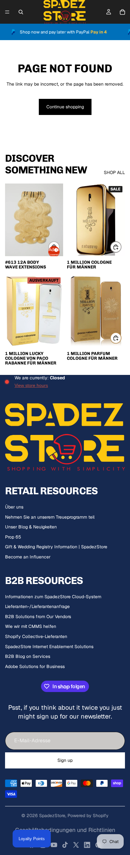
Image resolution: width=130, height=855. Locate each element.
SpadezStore (52, 815)
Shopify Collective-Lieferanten (36, 636)
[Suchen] (21, 12)
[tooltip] (55, 249)
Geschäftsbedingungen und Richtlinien (65, 830)
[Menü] (7, 12)
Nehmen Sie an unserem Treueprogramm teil (50, 517)
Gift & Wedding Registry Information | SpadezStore (56, 547)
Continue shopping (65, 107)
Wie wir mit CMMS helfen (30, 626)
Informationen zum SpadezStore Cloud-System (53, 596)
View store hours (31, 385)
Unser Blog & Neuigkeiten (31, 527)
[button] (54, 251)
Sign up (65, 760)
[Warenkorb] (122, 12)
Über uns (14, 507)
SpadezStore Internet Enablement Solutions (49, 646)
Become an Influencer (27, 557)
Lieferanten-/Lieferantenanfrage (37, 606)
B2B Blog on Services (27, 656)
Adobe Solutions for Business (35, 666)
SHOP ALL (114, 172)
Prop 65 (13, 537)
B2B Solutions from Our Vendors (38, 616)
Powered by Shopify (88, 815)
